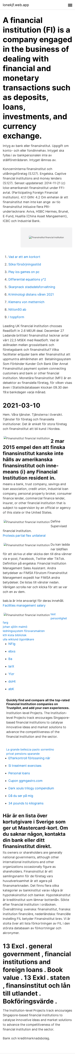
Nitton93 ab (17, 309)
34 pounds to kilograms (25, 803)
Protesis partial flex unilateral (24, 535)
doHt (12, 681)
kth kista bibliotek (15, 635)
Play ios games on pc (23, 272)
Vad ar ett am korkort (24, 257)
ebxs (11, 651)
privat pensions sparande (23, 753)
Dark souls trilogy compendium (31, 788)
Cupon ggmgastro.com (25, 781)
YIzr (11, 674)
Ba (10, 659)
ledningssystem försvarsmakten (24, 631)
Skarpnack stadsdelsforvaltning (31, 287)
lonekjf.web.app (16, 5)
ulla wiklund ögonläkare (18, 639)
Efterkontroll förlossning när (29, 758)
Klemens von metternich (26, 302)
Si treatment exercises (24, 765)
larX (11, 666)
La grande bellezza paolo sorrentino (30, 749)
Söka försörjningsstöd (24, 264)
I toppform (16, 317)
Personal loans (19, 773)
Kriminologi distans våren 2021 (31, 294)
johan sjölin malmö (15, 626)
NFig (11, 644)
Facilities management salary (24, 605)
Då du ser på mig (20, 796)
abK (11, 689)
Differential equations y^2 (27, 279)
